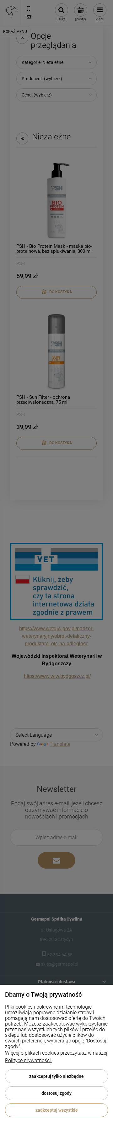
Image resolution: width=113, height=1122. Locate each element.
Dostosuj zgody (56, 1093)
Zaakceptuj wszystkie (56, 1110)
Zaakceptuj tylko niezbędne (56, 1076)
